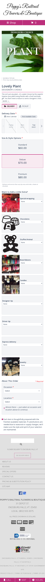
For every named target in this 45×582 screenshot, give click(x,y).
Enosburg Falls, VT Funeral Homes (17, 558)
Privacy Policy (6, 573)
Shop (13, 22)
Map (23, 579)
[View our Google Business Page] (24, 494)
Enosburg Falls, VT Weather (12, 566)
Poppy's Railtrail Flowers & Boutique (22, 10)
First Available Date (29, 117)
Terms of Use (39, 573)
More (5, 101)
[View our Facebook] (20, 494)
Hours (38, 579)
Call (8, 579)
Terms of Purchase (23, 573)
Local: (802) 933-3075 (22, 511)
